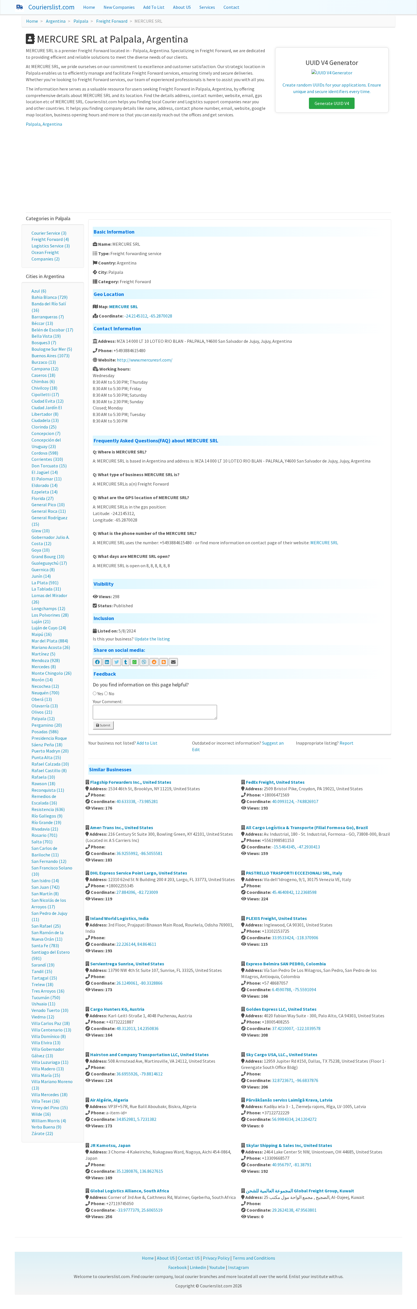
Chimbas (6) (43, 381)
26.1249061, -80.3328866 (139, 983)
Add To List (154, 7)
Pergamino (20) (46, 725)
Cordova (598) (44, 453)
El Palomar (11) (46, 479)
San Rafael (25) (46, 926)
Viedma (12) (42, 1017)
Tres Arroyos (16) (47, 991)
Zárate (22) (42, 1133)
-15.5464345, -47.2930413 (296, 847)
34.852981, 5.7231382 (136, 1119)
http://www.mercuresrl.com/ (144, 360)
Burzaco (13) (43, 362)
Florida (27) (42, 498)
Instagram (238, 1267)
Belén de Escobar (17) (52, 330)
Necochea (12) (45, 686)
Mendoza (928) (45, 660)
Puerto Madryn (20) (50, 751)
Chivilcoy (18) (44, 388)
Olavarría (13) (44, 706)
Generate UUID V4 (332, 103)
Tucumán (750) (45, 997)
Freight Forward (111, 21)
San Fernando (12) (48, 861)
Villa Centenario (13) (51, 1030)
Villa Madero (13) (47, 1068)
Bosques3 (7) (43, 342)
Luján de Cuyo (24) (48, 628)
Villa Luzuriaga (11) (49, 1062)
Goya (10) (40, 550)
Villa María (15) (45, 1075)
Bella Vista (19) (46, 336)
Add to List (147, 743)
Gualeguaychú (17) (49, 563)
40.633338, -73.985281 (137, 801)
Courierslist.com (51, 7)
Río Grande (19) (46, 822)
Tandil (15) (41, 971)
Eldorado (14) (44, 485)
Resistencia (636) (48, 809)
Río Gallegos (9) (46, 816)
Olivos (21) (41, 712)
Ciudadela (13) (45, 420)
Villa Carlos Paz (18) (50, 1023)
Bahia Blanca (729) (49, 297)
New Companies (119, 7)
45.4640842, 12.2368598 (294, 892)
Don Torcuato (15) (49, 465)
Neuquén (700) (45, 693)
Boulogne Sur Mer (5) (51, 349)
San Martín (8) (45, 893)
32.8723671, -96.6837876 (295, 1080)
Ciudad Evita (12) (47, 401)
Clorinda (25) (43, 427)
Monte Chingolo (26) (51, 673)
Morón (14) (42, 679)
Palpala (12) (43, 718)
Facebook (177, 1267)
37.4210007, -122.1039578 (296, 1028)
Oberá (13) (41, 699)
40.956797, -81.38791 (291, 1164)
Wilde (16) (41, 1114)
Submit (104, 725)
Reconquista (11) (47, 790)
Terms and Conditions (254, 1258)
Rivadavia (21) (44, 829)
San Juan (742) (45, 887)
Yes (100, 693)
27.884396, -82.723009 (137, 892)
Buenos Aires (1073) (50, 355)
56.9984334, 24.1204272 (294, 1119)
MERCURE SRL (123, 306)
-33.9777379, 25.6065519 (139, 1210)
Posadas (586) (44, 731)
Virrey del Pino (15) (49, 1107)
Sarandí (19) (42, 965)
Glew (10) (40, 530)
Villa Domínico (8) (48, 1036)
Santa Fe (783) (45, 945)
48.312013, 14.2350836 (137, 1028)
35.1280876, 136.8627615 (139, 1171)
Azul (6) (38, 291)
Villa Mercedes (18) (49, 1094)
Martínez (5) (43, 654)
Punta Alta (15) (46, 757)
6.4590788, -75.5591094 (294, 989)
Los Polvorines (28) (50, 615)
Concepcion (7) (45, 433)
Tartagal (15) (44, 978)
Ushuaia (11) (43, 1004)
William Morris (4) (48, 1120)
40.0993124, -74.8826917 (295, 801)
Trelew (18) (42, 984)
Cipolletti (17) (45, 394)
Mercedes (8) (43, 666)
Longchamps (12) (48, 608)
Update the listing (152, 639)
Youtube (217, 1267)
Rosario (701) (44, 835)
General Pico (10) (48, 504)
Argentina (56, 21)
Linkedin (198, 1267)
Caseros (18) (43, 375)
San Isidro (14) (45, 880)
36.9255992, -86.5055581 (139, 853)
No (111, 693)
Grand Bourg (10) (47, 556)
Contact (231, 7)
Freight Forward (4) (50, 239)
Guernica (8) (43, 569)
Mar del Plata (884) (49, 641)
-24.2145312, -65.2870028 (148, 316)
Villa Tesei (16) (45, 1101)
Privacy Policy (216, 1258)
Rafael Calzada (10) (50, 764)
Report (346, 743)
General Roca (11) (48, 511)
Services (207, 7)
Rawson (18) (43, 783)
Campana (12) (44, 368)
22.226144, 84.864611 (136, 944)
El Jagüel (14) (44, 472)
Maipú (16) (41, 634)
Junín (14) (41, 576)
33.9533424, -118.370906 (295, 937)
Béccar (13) (42, 323)
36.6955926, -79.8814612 (139, 1074)
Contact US (189, 1258)
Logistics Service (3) (50, 246)
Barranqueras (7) (47, 317)
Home (89, 7)
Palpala (80, 21)
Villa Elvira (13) (45, 1042)
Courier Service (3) (48, 233)
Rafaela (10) (43, 777)
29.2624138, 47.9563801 (294, 1210)
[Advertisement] (208, 170)
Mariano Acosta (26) (50, 647)
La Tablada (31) (46, 589)
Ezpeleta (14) (44, 492)
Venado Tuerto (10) (49, 1010)
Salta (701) (41, 841)
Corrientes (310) (47, 459)
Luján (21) (40, 621)
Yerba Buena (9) (46, 1127)
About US (182, 7)
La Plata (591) (44, 582)
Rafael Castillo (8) (49, 770)
